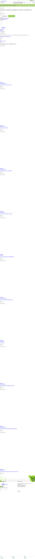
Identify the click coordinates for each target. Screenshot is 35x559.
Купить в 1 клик (11, 16)
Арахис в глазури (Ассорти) (6, 213)
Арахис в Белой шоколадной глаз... (5, 36)
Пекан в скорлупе (4, 127)
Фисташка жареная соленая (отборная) (9, 471)
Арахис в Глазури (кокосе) (6, 84)
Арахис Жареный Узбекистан (6, 299)
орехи (3, 19)
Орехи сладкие (12, 5)
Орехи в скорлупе (3, 126)
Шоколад (5, 19)
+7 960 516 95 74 (3, 1)
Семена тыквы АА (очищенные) (7, 256)
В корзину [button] (1, 82)
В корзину (4, 16)
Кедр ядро (2, 342)
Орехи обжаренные (3, 83)
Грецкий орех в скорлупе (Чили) (7, 385)
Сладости (1, 255)
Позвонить (1, 486)
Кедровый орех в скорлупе (6, 170)
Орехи (6, 5)
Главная (2, 5)
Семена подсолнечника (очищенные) (8, 428)
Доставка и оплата (5, 484)
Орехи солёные (2, 212)
